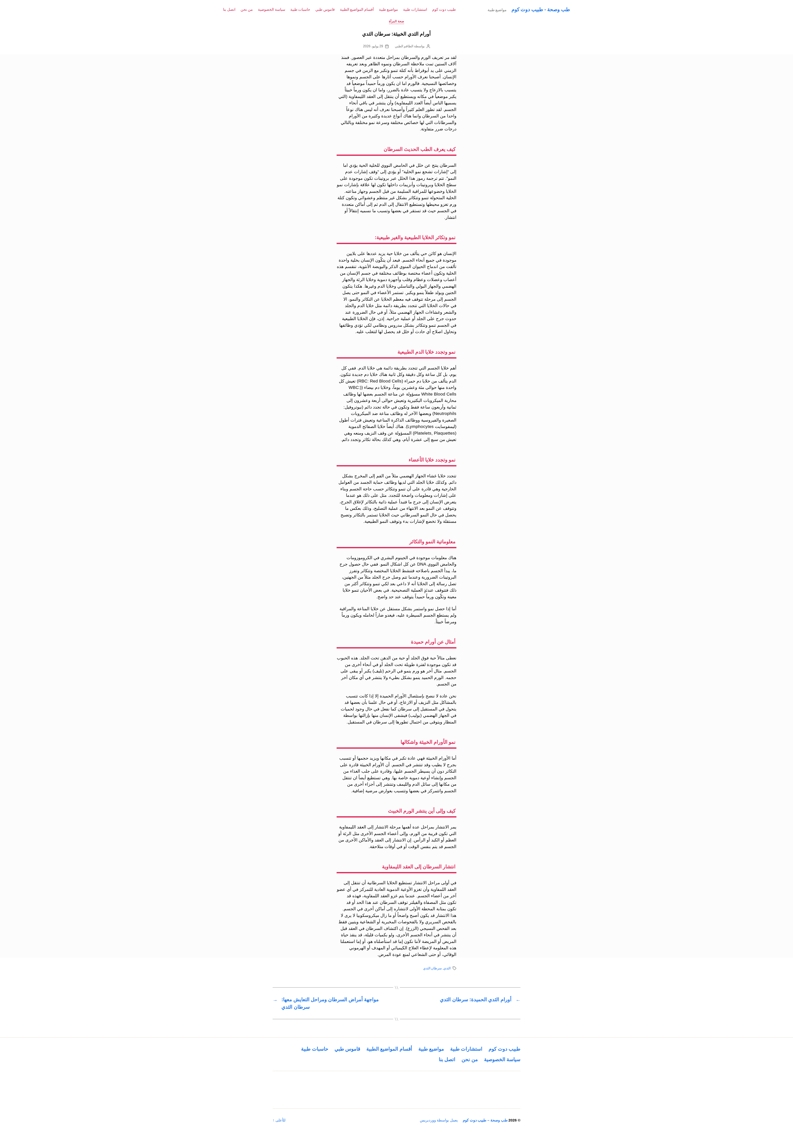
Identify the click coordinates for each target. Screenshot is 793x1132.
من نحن (247, 9)
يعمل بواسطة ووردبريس (439, 1120)
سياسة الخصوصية (271, 9)
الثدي (447, 968)
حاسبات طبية (300, 9)
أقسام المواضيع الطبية (357, 9)
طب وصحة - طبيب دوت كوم (541, 9)
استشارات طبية (415, 9)
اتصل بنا (229, 9)
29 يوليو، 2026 (373, 46)
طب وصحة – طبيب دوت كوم (485, 1120)
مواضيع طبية (388, 9)
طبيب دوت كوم (444, 9)
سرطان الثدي (432, 968)
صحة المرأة (396, 21)
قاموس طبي (325, 9)
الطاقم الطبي (404, 46)
